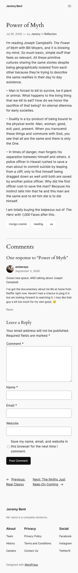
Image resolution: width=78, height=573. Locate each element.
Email (11, 405)
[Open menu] (69, 6)
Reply (9, 309)
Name (12, 387)
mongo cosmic (18, 224)
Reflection (50, 33)
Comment (15, 344)
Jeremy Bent (14, 6)
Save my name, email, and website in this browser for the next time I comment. (39, 446)
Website (12, 423)
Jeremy (36, 33)
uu (51, 224)
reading (38, 224)
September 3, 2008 (27, 271)
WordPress (31, 564)
